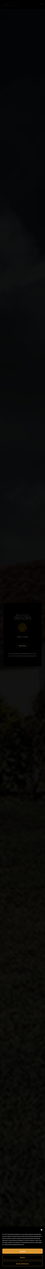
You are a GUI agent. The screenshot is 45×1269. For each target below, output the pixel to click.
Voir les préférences (22, 1264)
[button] (41, 1229)
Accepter (23, 1251)
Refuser (22, 1257)
